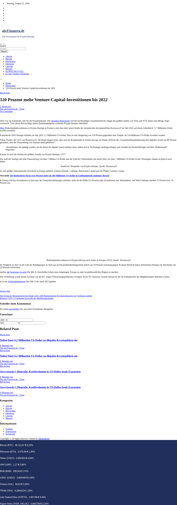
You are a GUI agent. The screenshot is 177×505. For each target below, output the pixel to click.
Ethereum (10, 64)
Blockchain (10, 61)
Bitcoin (9, 59)
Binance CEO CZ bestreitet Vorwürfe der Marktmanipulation (26, 298)
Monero (9, 69)
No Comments (6, 111)
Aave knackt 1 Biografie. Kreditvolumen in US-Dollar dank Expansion (40, 371)
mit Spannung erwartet (17, 272)
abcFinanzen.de (13, 31)
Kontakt (9, 429)
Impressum (10, 434)
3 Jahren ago (5, 106)
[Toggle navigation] (1, 44)
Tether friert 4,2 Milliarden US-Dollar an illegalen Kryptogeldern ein (38, 340)
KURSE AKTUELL (15, 71)
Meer (2, 128)
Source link (5, 291)
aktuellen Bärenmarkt (60, 121)
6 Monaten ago (6, 345)
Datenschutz (11, 431)
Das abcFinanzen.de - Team (12, 109)
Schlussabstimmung (16, 281)
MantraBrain (44, 438)
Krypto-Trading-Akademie (17, 74)
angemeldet (14, 309)
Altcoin (9, 56)
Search (3, 46)
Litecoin (9, 66)
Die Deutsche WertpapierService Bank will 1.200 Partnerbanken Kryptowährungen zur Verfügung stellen (46, 296)
